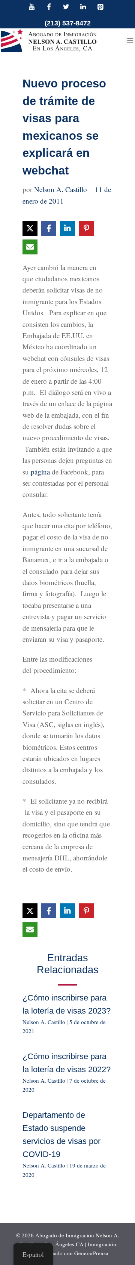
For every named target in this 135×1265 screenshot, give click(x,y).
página (40, 471)
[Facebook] (49, 7)
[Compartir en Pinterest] (86, 228)
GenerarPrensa (91, 1253)
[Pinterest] (100, 7)
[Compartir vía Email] (30, 246)
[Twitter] (66, 7)
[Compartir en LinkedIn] (67, 228)
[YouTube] (32, 7)
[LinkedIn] (83, 7)
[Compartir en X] (30, 228)
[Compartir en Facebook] (48, 228)
